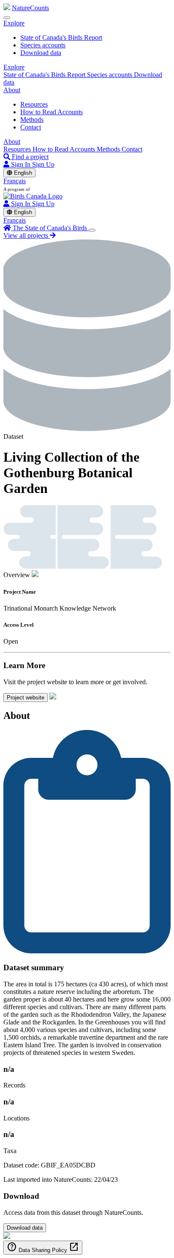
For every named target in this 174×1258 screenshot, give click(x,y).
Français (14, 180)
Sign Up (43, 164)
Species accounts (42, 45)
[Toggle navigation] (6, 18)
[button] (13, 23)
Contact (30, 127)
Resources (34, 104)
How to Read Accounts (51, 112)
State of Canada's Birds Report (61, 37)
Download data (40, 52)
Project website (25, 697)
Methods (32, 119)
